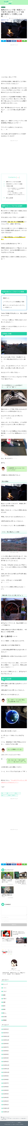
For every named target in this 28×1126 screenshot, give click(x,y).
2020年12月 (6, 1036)
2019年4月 (6, 1093)
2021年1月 (6, 1032)
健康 (4, 995)
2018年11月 (6, 1111)
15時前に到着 (9, 186)
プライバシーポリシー (11, 1122)
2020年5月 (6, 1054)
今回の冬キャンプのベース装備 (14, 184)
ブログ (5, 991)
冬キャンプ (18, 793)
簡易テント (15, 795)
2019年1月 (6, 1104)
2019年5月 (6, 1090)
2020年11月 (6, 1040)
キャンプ (3, 7)
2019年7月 (6, 1083)
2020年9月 (6, 1043)
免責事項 (19, 1122)
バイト (5, 987)
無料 (10, 795)
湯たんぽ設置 (9, 198)
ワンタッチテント (11, 793)
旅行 (4, 1005)
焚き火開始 (11, 191)
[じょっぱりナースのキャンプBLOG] (14, 3)
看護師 (5, 1020)
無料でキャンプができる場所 (13, 181)
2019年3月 (6, 1097)
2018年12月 (6, 1108)
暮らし (5, 1013)
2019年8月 (6, 1079)
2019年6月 (6, 1086)
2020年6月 (6, 1050)
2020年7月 (6, 1047)
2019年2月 (6, 1101)
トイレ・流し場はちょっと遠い (16, 192)
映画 (4, 1009)
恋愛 (4, 1002)
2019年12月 (6, 1065)
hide (18, 177)
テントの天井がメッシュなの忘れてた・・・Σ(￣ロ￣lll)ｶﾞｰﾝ (17, 189)
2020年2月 (6, 1061)
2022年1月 (6, 1029)
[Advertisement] (14, 60)
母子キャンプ (4, 795)
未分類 (5, 1016)
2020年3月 (6, 1058)
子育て (5, 998)
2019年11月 (6, 1068)
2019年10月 (6, 1072)
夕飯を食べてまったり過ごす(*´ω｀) (17, 194)
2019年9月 (6, 1075)
